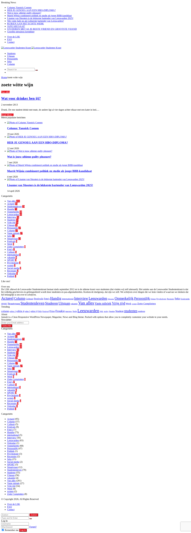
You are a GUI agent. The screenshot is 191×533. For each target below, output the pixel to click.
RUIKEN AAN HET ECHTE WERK (25, 23)
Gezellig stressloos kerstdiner (20, 31)
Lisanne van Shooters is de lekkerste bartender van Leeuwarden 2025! (40, 18)
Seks (9, 61)
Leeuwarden (13, 214)
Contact (10, 42)
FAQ (9, 39)
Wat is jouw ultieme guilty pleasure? (24, 13)
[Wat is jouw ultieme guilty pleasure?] (29, 151)
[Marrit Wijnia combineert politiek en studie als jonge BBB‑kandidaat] (45, 165)
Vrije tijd (11, 222)
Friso (52, 311)
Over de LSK (13, 36)
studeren (141, 311)
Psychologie (13, 263)
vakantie (11, 257)
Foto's (10, 249)
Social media (13, 268)
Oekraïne (11, 273)
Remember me (11, 530)
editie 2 (13, 311)
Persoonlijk (12, 59)
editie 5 (27, 311)
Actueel (10, 204)
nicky (106, 311)
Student (119, 311)
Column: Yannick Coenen (19, 7)
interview (68, 311)
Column (11, 64)
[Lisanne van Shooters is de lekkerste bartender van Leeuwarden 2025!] (45, 179)
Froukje (60, 311)
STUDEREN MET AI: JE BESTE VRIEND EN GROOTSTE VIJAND (42, 29)
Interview (11, 217)
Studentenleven (14, 206)
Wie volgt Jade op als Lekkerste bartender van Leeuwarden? (35, 21)
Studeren (11, 53)
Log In (23, 530)
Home (4, 77)
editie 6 (34, 311)
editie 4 (20, 311)
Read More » (7, 115)
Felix (39, 311)
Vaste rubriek (13, 233)
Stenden (112, 311)
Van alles (5, 92)
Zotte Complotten (15, 246)
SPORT (11, 260)
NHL (101, 311)
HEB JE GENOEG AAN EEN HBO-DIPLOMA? (31, 10)
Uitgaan (11, 56)
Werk (9, 244)
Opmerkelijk (13, 212)
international (13, 254)
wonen (10, 265)
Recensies (12, 271)
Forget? (33, 527)
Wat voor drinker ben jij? (21, 98)
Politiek (10, 276)
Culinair (11, 252)
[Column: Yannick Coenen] (25, 122)
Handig (10, 209)
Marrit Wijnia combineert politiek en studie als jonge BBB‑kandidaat (39, 15)
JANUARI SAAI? (16, 26)
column (5, 311)
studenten (130, 311)
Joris (75, 311)
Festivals (11, 241)
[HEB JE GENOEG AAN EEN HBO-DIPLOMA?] (37, 136)
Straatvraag (12, 238)
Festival (45, 311)
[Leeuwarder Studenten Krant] (31, 47)
